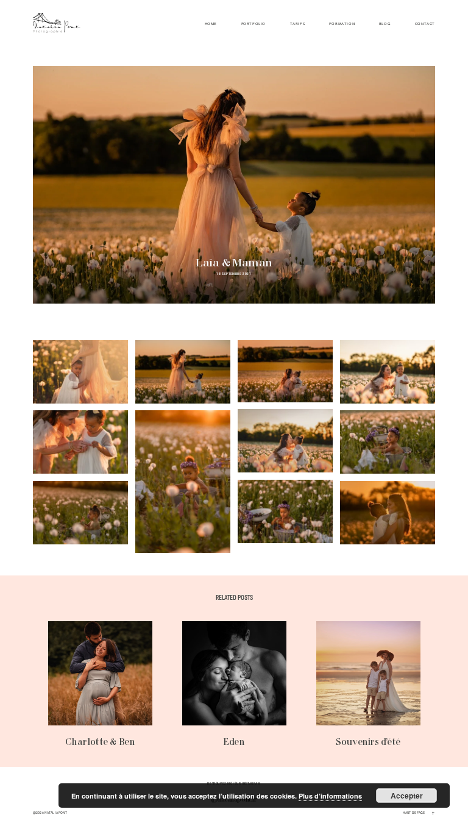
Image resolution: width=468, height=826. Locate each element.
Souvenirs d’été (368, 685)
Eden (234, 685)
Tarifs (297, 23)
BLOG (385, 23)
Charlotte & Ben (100, 685)
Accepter (407, 795)
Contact (425, 23)
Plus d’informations (330, 795)
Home (211, 23)
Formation (342, 23)
